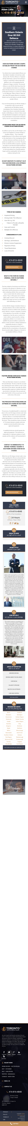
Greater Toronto (20, 719)
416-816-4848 (14, 12)
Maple (8, 728)
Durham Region (20, 717)
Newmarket (9, 732)
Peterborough (19, 737)
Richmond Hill (8, 739)
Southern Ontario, (9, 134)
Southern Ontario (8, 735)
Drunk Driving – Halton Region (11, 1066)
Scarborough (19, 739)
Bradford (19, 712)
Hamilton (8, 723)
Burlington (19, 714)
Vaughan (19, 741)
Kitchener (19, 726)
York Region (19, 744)
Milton (8, 730)
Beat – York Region (7, 1071)
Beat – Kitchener (7, 1069)
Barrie (8, 712)
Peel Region (9, 737)
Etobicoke (8, 719)
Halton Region (19, 721)
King (20, 723)
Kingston (8, 726)
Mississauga (19, 730)
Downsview (9, 717)
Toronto (9, 741)
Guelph (8, 721)
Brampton (8, 714)
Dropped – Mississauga (8, 1074)
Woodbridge (9, 744)
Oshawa (20, 735)
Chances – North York (8, 1076)
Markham (19, 728)
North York (19, 732)
